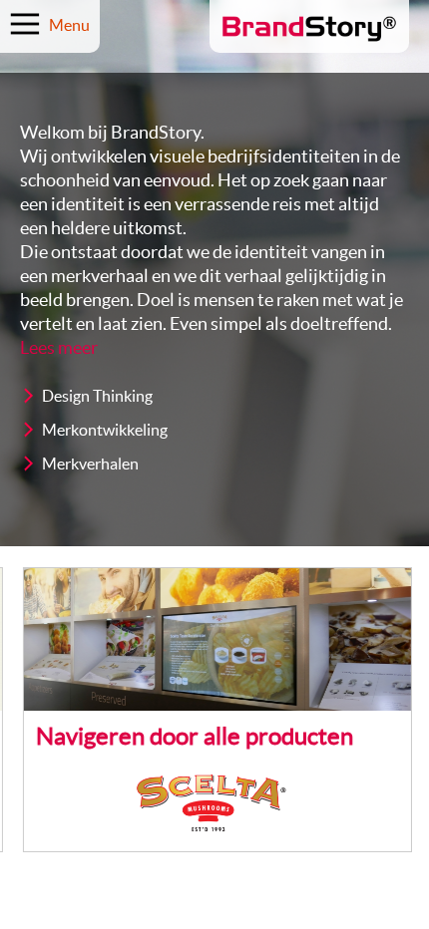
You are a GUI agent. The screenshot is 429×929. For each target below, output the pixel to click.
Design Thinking (97, 397)
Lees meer (59, 348)
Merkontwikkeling (105, 431)
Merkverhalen (90, 464)
